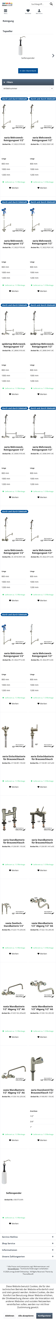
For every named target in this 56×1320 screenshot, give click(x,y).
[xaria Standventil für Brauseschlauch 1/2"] (42, 1069)
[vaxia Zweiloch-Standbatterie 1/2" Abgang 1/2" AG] (14, 902)
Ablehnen (9, 1315)
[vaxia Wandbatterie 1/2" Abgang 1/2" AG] (42, 902)
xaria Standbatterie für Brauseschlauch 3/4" (13, 841)
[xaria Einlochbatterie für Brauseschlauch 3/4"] (42, 735)
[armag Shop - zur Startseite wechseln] (14, 4)
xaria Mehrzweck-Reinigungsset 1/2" (14, 139)
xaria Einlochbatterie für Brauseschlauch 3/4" (42, 757)
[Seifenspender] (28, 45)
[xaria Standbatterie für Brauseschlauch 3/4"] (14, 819)
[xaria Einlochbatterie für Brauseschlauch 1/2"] (14, 735)
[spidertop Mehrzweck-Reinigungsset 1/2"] (14, 323)
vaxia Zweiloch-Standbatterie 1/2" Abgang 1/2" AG (14, 924)
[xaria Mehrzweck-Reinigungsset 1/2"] (14, 116)
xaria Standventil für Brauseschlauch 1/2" (42, 1091)
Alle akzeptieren (26, 1315)
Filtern (9, 82)
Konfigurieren (44, 1315)
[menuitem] (28, 11)
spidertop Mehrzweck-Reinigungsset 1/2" (14, 345)
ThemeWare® (28, 1274)
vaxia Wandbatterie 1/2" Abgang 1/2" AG (42, 924)
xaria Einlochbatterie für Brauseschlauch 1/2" (13, 757)
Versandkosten (13, 1269)
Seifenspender (28, 58)
